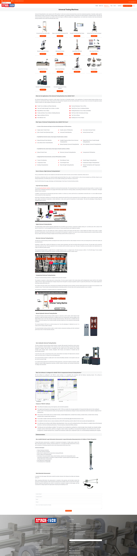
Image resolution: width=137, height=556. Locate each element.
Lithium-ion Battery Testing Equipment (77, 531)
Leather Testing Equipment (75, 528)
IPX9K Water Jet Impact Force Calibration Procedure (46, 554)
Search (70, 538)
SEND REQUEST (68, 510)
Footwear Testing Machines (75, 526)
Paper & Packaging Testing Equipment (78, 534)
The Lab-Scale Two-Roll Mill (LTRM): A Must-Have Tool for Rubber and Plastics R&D (50, 547)
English (4, 2)
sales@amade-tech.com (19, 0)
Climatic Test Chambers (75, 523)
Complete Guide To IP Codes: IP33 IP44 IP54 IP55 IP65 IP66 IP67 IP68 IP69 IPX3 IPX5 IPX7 (51, 551)
